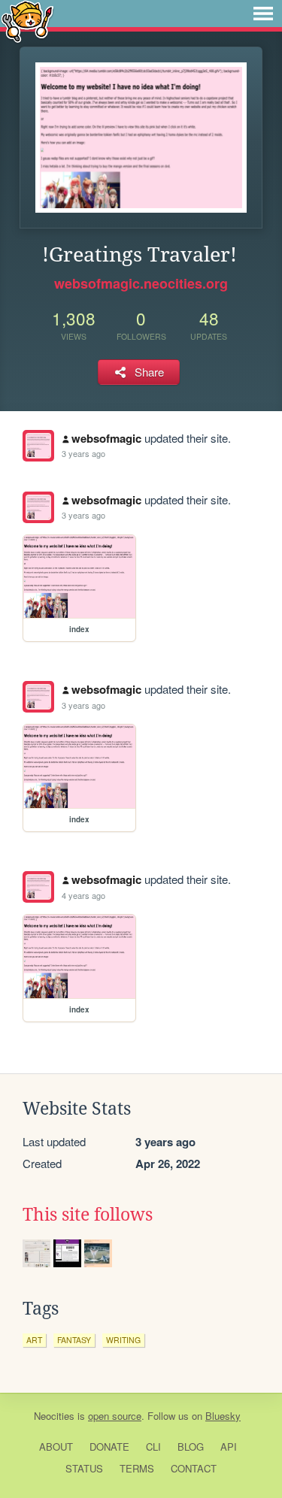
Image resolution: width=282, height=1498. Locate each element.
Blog (190, 1446)
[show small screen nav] (263, 13)
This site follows (88, 1214)
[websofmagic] (38, 445)
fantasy (74, 1339)
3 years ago (83, 453)
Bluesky (223, 1416)
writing (123, 1339)
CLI (153, 1446)
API (228, 1446)
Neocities (54, 1416)
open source (114, 1416)
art (34, 1339)
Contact (194, 1468)
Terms (137, 1468)
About (56, 1446)
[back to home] (27, 21)
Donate (109, 1446)
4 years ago (83, 895)
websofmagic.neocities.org (141, 283)
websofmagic (106, 438)
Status (84, 1468)
